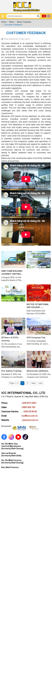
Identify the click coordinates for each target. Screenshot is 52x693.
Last (40, 383)
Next (34, 383)
